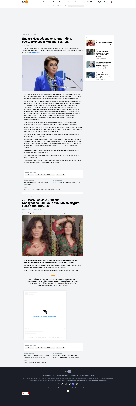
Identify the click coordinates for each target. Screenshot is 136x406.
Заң (83, 2)
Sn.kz (59, 262)
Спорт (106, 2)
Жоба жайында (52, 387)
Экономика (62, 2)
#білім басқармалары (54, 189)
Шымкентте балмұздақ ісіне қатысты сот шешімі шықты (36, 183)
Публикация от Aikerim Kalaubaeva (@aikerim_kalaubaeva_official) (45, 337)
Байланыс (78, 387)
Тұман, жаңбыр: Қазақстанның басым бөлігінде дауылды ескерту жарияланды (103, 75)
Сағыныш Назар (26, 209)
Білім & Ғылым (91, 2)
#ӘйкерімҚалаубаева (40, 362)
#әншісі (25, 362)
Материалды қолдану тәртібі (65, 387)
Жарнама (85, 387)
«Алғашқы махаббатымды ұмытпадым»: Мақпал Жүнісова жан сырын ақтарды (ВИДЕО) (103, 64)
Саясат (55, 2)
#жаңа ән (31, 362)
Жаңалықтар (47, 2)
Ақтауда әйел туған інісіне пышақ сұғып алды (66, 182)
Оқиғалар (71, 2)
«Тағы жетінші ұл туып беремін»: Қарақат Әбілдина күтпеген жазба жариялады (104, 42)
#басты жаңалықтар (29, 189)
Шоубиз (100, 2)
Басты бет (24, 34)
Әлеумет (78, 2)
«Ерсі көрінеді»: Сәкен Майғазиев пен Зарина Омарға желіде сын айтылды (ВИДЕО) (37, 356)
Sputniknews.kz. (35, 52)
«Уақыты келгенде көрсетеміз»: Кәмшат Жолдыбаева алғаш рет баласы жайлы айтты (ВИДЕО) (102, 53)
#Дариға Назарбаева (41, 189)
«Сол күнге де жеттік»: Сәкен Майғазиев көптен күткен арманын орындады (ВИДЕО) (66, 356)
